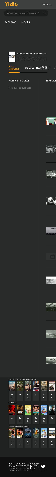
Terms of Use (15, 470)
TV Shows (10, 22)
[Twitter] (42, 466)
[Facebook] (30, 466)
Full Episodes (14, 67)
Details (29, 67)
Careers (12, 467)
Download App (22, 465)
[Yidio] (11, 4)
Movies (25, 22)
